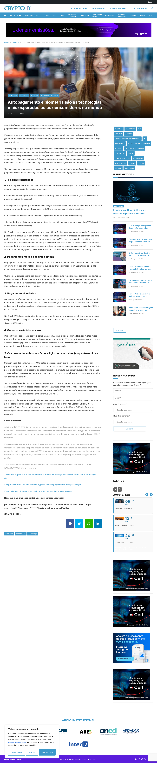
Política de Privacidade (17, 742)
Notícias (34, 95)
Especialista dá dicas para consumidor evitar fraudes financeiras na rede (38, 491)
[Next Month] (151, 494)
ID (37, 15)
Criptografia (28, 15)
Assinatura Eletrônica (72, 15)
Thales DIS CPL (120, 163)
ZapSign (118, 168)
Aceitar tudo (47, 752)
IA (42, 15)
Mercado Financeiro (122, 15)
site (34, 468)
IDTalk (54, 15)
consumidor (20, 534)
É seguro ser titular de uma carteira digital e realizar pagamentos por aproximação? (43, 484)
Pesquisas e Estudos (49, 95)
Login (150, 2)
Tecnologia (32, 534)
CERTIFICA (118, 133)
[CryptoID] (18, 8)
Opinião (142, 15)
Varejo (133, 15)
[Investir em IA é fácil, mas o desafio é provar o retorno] (133, 192)
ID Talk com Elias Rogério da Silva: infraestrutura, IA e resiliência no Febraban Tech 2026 (140, 254)
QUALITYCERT (120, 153)
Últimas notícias (79, 8)
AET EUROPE (130, 128)
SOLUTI (130, 153)
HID (145, 138)
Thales (132, 163)
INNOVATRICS (119, 143)
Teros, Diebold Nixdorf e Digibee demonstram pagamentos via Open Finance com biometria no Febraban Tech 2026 (140, 295)
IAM (47, 15)
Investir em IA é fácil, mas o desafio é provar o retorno (129, 212)
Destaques (24, 95)
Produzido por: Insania (12, 759)
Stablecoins (109, 15)
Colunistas (129, 168)
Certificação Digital (97, 15)
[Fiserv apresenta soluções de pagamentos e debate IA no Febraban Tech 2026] (119, 243)
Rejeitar (32, 752)
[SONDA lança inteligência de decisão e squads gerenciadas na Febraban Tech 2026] (119, 229)
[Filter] (120, 489)
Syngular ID (138, 158)
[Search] (152, 8)
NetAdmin (118, 148)
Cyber (62, 15)
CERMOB (129, 133)
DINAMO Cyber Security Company (127, 138)
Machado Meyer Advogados (139, 143)
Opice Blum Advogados (135, 148)
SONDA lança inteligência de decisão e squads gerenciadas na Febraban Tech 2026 (140, 227)
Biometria (85, 15)
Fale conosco (140, 8)
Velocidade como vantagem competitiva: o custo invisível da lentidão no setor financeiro (141, 308)
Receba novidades (119, 8)
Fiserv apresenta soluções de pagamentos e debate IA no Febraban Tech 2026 (140, 240)
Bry (139, 128)
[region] (32, 741)
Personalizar (16, 752)
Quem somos (98, 8)
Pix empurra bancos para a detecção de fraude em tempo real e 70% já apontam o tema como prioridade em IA (140, 281)
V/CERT (141, 163)
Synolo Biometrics (122, 158)
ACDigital (118, 128)
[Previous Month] (146, 494)
